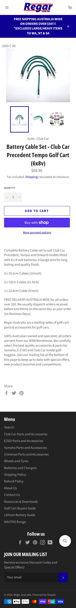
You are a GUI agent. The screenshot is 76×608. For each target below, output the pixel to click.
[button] (65, 541)
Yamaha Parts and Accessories (25, 447)
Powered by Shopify (44, 595)
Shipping (31, 177)
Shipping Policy (15, 474)
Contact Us (12, 494)
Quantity (9, 188)
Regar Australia (22, 595)
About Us (10, 488)
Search (9, 427)
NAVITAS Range (15, 522)
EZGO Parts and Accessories (23, 441)
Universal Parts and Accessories (26, 454)
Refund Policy (14, 481)
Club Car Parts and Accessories (25, 434)
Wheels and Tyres (16, 461)
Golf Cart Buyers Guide (20, 508)
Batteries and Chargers (20, 468)
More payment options (37, 233)
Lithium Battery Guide (19, 515)
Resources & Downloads (21, 501)
